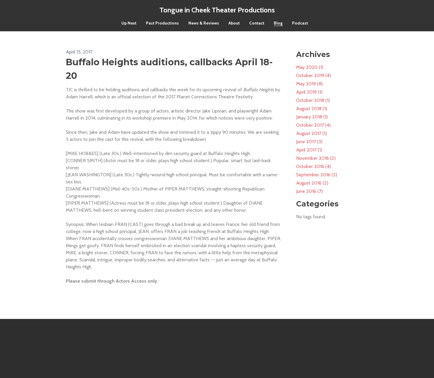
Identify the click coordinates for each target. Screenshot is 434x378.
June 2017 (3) (309, 141)
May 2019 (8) (309, 84)
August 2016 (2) (312, 183)
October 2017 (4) (313, 125)
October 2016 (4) (313, 166)
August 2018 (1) (311, 108)
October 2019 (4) (313, 75)
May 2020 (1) (309, 67)
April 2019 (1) (309, 92)
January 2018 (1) (312, 117)
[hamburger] (40, 9)
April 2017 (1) (309, 150)
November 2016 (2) (316, 158)
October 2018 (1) (313, 100)
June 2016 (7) (309, 191)
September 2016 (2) (316, 174)
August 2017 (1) (311, 133)
